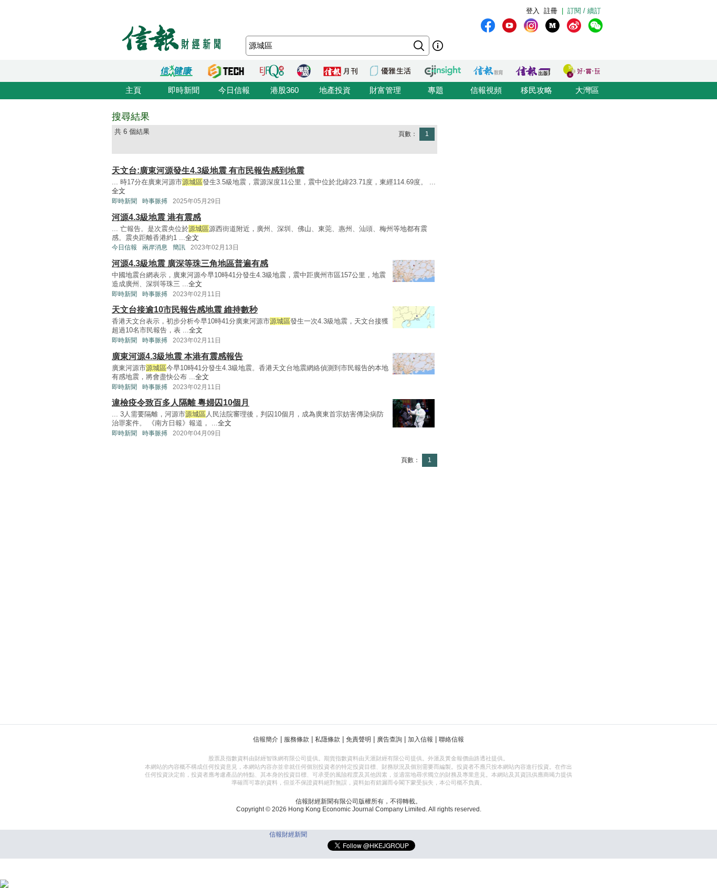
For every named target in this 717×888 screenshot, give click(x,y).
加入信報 (420, 739)
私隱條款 (327, 739)
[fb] (488, 25)
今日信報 (234, 90)
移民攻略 (536, 90)
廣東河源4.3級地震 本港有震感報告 (177, 356)
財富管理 (385, 90)
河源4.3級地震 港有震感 (156, 217)
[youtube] (509, 25)
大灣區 (587, 90)
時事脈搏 (154, 201)
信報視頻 (486, 90)
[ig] (531, 25)
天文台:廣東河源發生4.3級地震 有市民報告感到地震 (208, 170)
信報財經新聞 (288, 834)
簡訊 (179, 247)
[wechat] (595, 25)
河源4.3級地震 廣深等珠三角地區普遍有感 (190, 263)
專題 (436, 90)
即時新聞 (183, 90)
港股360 (284, 90)
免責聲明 (358, 739)
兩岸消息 (154, 247)
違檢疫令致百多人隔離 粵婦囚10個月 (180, 402)
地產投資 (335, 90)
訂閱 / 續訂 (584, 11)
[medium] (552, 25)
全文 (118, 191)
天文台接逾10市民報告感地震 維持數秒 (185, 309)
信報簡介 (265, 739)
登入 (533, 11)
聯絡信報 (451, 739)
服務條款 (296, 739)
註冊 (550, 11)
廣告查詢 (389, 739)
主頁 (133, 90)
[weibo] (574, 25)
